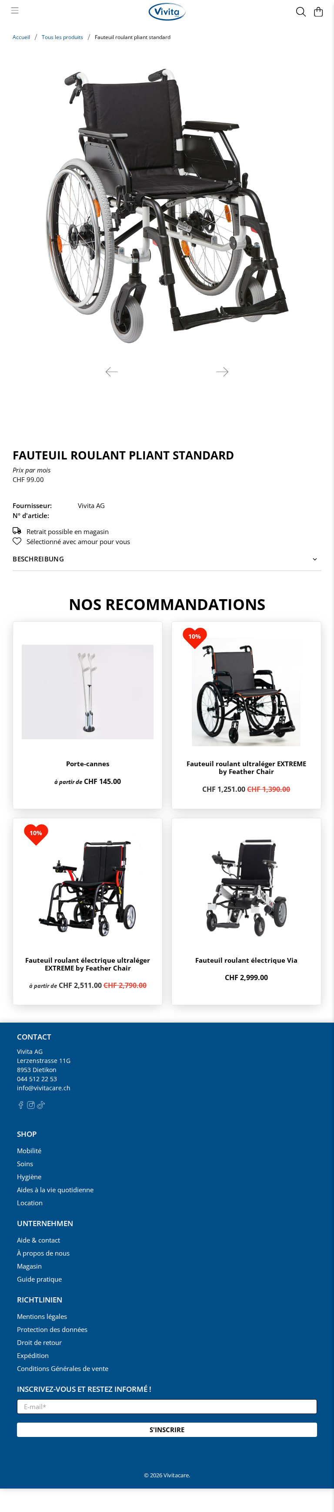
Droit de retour (39, 1342)
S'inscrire (167, 1429)
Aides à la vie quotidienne (55, 1189)
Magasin (29, 1266)
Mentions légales (42, 1316)
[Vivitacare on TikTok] (41, 1106)
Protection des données (52, 1329)
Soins (25, 1163)
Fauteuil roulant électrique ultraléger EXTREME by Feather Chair (87, 964)
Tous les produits (62, 37)
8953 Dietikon (37, 1070)
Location (30, 1202)
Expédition (33, 1355)
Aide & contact (38, 1240)
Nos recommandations (167, 604)
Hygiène (29, 1176)
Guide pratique (39, 1279)
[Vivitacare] (167, 11)
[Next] (222, 371)
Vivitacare (176, 1475)
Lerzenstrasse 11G (43, 1060)
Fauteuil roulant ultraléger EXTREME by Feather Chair (246, 767)
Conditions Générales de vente (62, 1368)
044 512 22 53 (37, 1079)
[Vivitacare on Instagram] (31, 1106)
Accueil (21, 37)
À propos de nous (43, 1253)
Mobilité (29, 1150)
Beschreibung (38, 558)
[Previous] (111, 371)
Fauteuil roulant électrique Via (246, 960)
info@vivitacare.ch (43, 1088)
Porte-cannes (87, 763)
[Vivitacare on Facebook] (21, 1106)
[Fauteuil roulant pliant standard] (167, 205)
